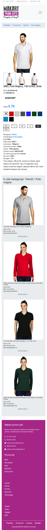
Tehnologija (9, 495)
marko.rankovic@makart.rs (16, 449)
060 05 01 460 (35, 1)
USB (6, 515)
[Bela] (5, 115)
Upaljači (7, 512)
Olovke (7, 486)
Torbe (7, 509)
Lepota (7, 483)
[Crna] (11, 121)
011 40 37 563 (8, 1)
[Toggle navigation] (40, 12)
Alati (6, 460)
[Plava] (40, 115)
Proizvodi (17, 25)
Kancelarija (8, 463)
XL (38, 126)
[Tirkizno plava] (5, 121)
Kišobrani (8, 469)
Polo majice (35, 25)
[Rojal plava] (28, 115)
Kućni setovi (9, 471)
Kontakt (38, 523)
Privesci (7, 489)
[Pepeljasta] (17, 115)
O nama (29, 523)
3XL (6, 126)
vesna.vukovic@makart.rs (15, 443)
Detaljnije (22, 236)
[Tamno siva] (23, 115)
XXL (6, 129)
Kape (6, 466)
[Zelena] (34, 115)
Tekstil (26, 25)
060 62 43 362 (22, 1)
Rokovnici (8, 492)
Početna (7, 25)
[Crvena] (11, 115)
